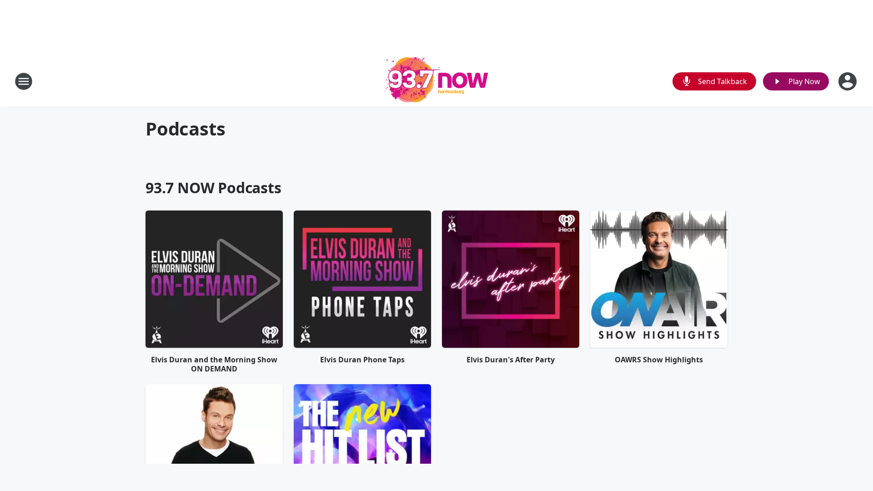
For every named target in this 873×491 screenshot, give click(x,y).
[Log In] (848, 81)
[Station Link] (436, 81)
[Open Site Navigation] (24, 81)
